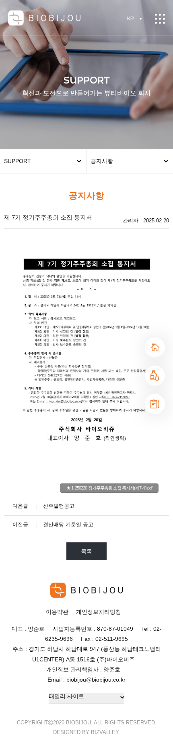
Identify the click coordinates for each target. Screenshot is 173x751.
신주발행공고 (58, 506)
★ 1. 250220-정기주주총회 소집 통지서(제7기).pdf (109, 487)
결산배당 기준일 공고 (68, 524)
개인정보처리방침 (98, 612)
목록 (86, 551)
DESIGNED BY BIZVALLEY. (86, 732)
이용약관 (57, 612)
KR (130, 18)
